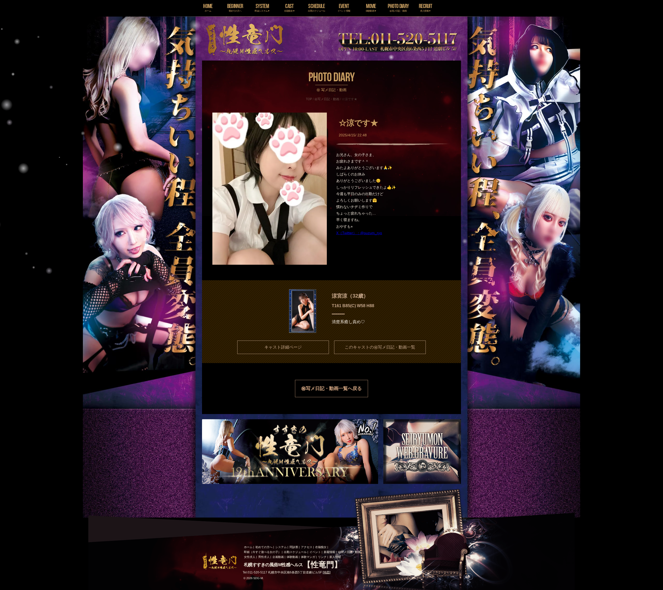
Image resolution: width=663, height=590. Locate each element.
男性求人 (264, 556)
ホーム (248, 547)
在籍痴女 (321, 547)
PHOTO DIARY (398, 7)
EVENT (343, 7)
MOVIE (371, 7)
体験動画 (292, 556)
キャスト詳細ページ (283, 347)
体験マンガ (308, 556)
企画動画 (278, 556)
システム (281, 547)
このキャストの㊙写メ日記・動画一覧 (380, 347)
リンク (322, 556)
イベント (315, 552)
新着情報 (329, 552)
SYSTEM (262, 7)
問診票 (294, 547)
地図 (326, 572)
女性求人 (249, 556)
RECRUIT (425, 7)
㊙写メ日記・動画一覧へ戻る (331, 388)
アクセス (306, 547)
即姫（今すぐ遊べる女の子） (262, 552)
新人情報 (335, 556)
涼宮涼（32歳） (350, 296)
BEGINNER (235, 7)
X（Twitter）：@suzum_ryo (359, 233)
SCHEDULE (316, 7)
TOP (309, 99)
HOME (207, 7)
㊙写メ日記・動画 (326, 99)
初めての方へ (263, 547)
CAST (289, 7)
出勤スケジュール (295, 552)
